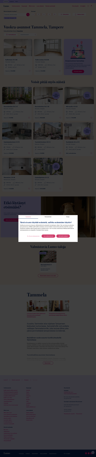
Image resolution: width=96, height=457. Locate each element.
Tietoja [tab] (67, 216)
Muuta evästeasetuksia (34, 236)
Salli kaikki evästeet (63, 236)
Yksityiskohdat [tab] (48, 216)
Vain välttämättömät (48, 236)
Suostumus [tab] (28, 216)
